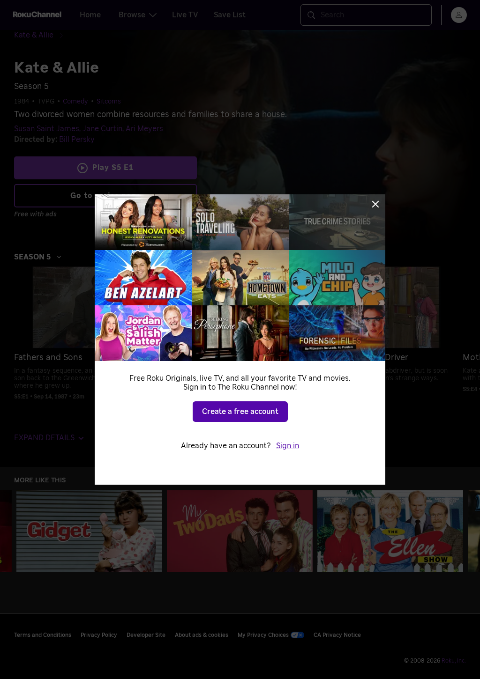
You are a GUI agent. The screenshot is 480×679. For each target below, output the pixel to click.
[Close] (375, 204)
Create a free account (240, 411)
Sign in (287, 446)
